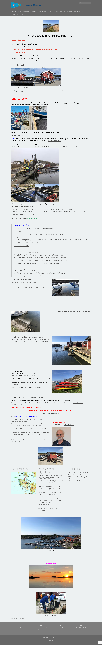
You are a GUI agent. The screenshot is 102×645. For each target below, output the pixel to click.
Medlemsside (26, 11)
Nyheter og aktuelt (41, 11)
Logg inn (51, 640)
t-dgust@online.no (70, 480)
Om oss (19, 11)
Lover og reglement (78, 11)
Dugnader (50, 11)
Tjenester (33, 11)
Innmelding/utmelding (17, 14)
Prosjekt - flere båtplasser (66, 11)
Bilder (56, 11)
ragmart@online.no (16, 384)
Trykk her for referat (18, 135)
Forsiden (13, 11)
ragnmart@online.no (32, 46)
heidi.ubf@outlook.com (51, 414)
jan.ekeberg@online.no (32, 218)
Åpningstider (47, 478)
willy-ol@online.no (69, 424)
